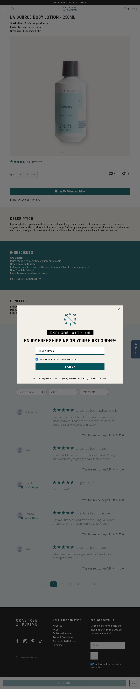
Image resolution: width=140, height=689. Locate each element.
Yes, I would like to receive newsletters (58, 359)
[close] (119, 309)
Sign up (70, 366)
